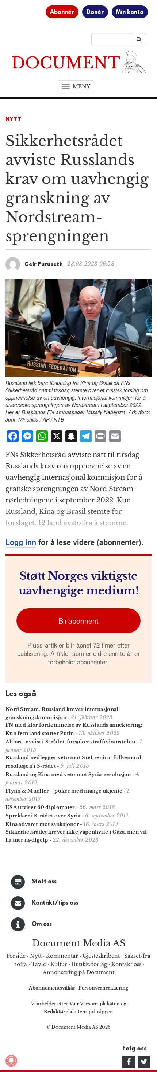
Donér (95, 12)
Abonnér (62, 12)
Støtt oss (44, 882)
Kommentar (62, 956)
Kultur (58, 964)
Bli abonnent (78, 620)
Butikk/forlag (89, 964)
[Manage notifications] (11, 1061)
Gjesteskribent (101, 956)
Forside (16, 956)
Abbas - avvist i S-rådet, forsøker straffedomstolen (70, 742)
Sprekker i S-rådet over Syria (43, 816)
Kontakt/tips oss (55, 903)
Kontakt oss (126, 964)
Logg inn (20, 542)
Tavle (38, 964)
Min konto (129, 12)
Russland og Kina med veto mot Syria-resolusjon (68, 774)
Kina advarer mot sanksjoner (42, 824)
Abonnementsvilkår (52, 988)
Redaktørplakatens (66, 1011)
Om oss (42, 924)
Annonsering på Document (78, 972)
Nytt (13, 119)
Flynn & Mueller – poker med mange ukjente (63, 791)
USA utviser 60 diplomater (40, 807)
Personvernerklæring (103, 988)
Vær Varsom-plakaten (94, 1003)
